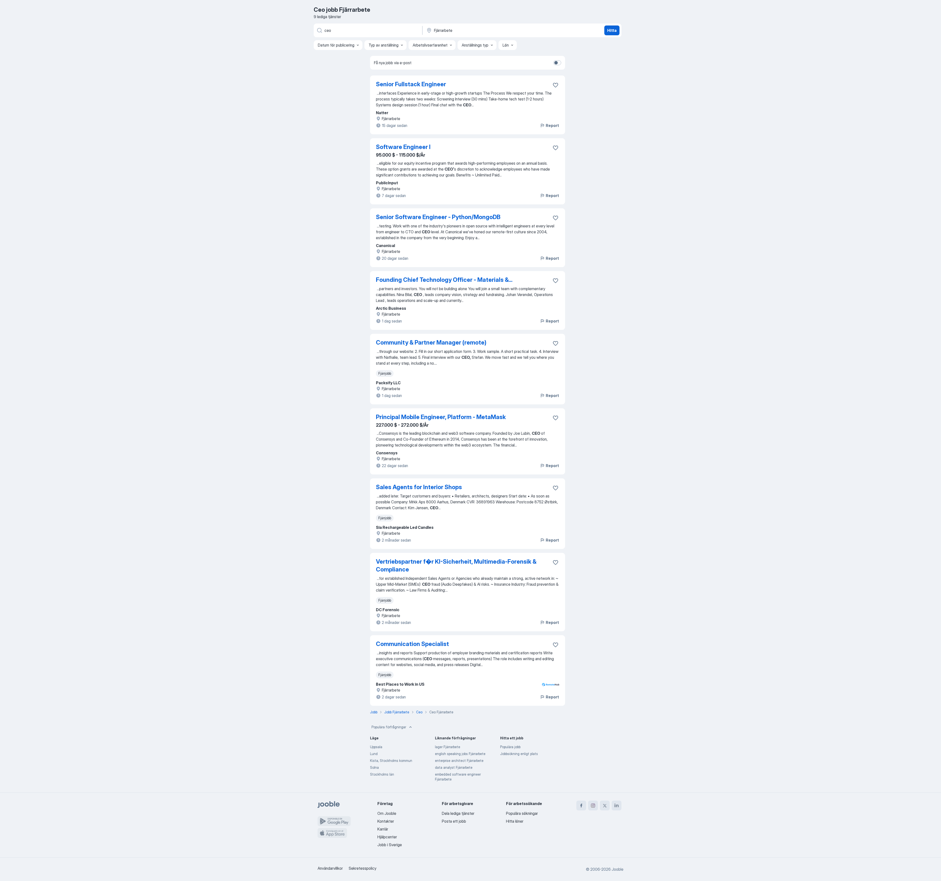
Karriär (382, 829)
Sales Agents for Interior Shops (419, 487)
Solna (374, 767)
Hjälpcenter (387, 836)
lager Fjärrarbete (447, 747)
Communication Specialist (412, 643)
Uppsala (376, 747)
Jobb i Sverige (389, 844)
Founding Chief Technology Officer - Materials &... (444, 279)
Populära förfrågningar (388, 727)
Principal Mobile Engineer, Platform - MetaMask (441, 417)
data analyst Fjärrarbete (453, 767)
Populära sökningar (522, 813)
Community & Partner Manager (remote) (431, 342)
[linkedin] (616, 805)
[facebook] (581, 805)
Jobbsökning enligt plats (519, 754)
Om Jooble (386, 813)
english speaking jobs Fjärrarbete (460, 754)
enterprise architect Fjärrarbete (459, 760)
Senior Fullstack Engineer (411, 84)
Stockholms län (382, 774)
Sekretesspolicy (362, 868)
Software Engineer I (403, 146)
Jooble (617, 869)
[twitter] (605, 805)
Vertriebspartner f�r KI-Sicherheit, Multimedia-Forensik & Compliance (456, 565)
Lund (374, 754)
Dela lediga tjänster (458, 813)
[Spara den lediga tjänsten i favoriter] (555, 85)
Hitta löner (514, 821)
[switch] (557, 62)
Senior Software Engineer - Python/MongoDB (438, 217)
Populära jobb (510, 747)
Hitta (612, 30)
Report (552, 125)
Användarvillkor (330, 868)
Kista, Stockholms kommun (391, 760)
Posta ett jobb (454, 821)
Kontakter (385, 821)
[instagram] (593, 805)
